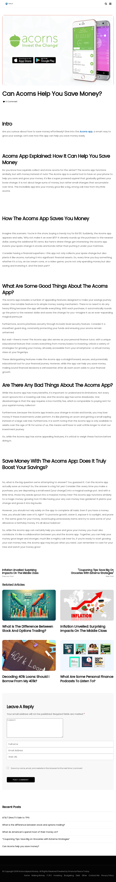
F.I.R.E (49, 875)
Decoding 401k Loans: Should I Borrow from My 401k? (25, 678)
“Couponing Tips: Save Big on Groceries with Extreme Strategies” (36, 839)
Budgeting (69, 875)
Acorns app (86, 131)
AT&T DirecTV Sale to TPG (15, 817)
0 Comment (11, 101)
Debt (78, 875)
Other (84, 875)
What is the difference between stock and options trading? (27, 628)
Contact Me (94, 875)
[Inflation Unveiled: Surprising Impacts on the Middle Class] (87, 605)
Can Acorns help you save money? (20, 846)
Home (27, 875)
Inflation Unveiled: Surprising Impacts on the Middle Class (20, 573)
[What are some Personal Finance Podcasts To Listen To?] (87, 655)
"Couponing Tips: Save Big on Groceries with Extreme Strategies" (92, 573)
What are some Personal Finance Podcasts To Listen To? (86, 678)
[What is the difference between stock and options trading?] (29, 605)
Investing (58, 875)
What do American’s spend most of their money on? (30, 831)
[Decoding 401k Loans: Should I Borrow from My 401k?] (29, 655)
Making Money (38, 875)
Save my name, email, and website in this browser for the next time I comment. (47, 768)
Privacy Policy (107, 875)
